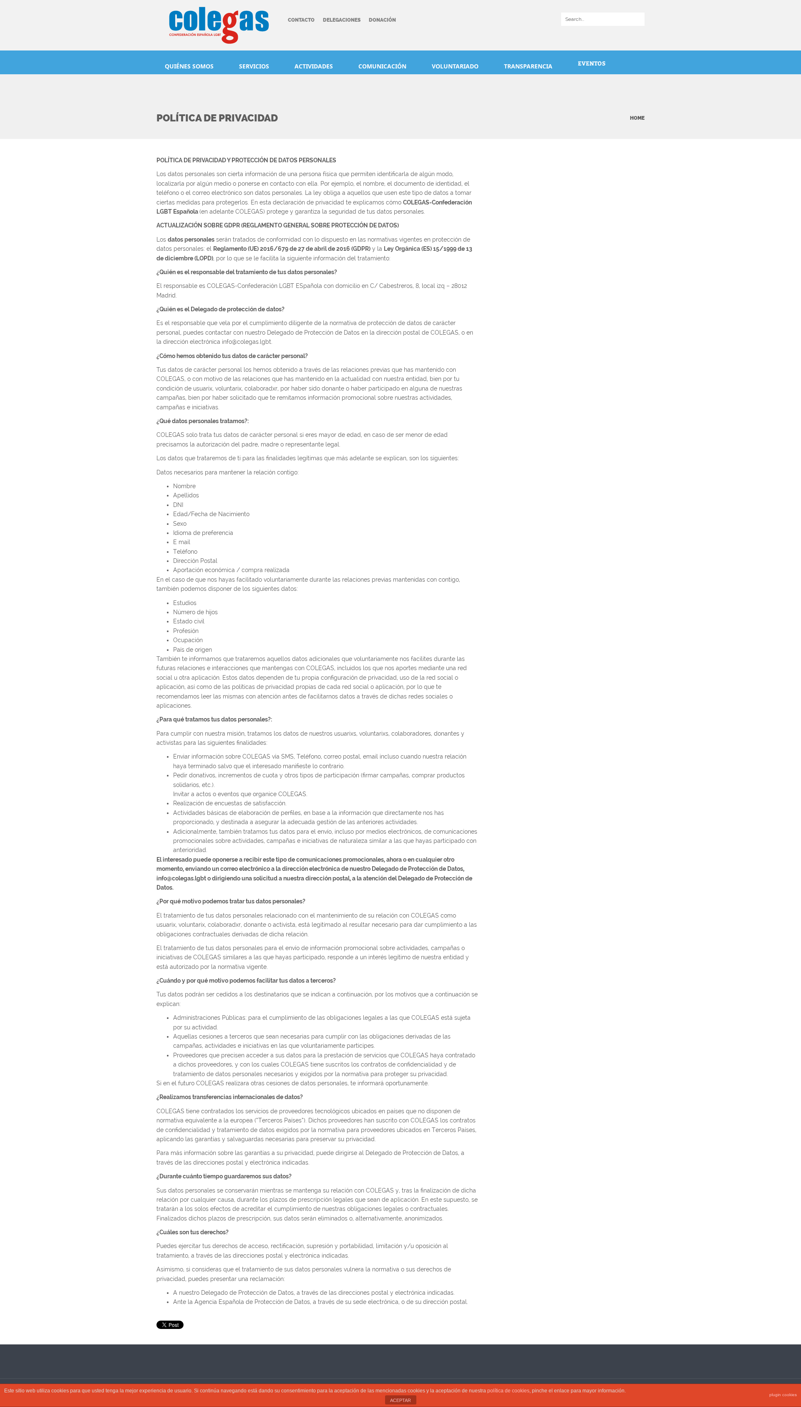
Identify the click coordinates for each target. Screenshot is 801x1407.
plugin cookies (783, 1394)
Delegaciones (341, 20)
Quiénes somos (190, 66)
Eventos (591, 63)
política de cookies (508, 1391)
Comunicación (383, 66)
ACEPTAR (400, 1400)
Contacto (301, 20)
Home (637, 118)
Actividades (315, 66)
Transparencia (529, 66)
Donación (382, 20)
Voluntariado (456, 66)
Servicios (255, 66)
